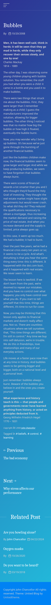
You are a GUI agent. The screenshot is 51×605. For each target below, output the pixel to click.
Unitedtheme (11, 597)
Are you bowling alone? (19, 532)
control (34, 433)
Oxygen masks (13, 549)
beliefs (22, 433)
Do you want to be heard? (21, 565)
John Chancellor (28, 428)
